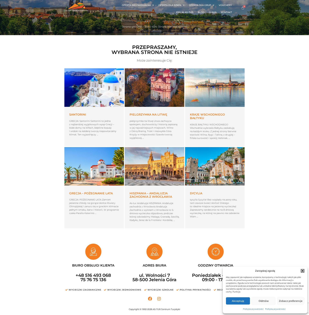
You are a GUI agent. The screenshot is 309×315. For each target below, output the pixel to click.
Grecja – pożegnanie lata (91, 193)
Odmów (264, 300)
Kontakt (226, 12)
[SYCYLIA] (215, 166)
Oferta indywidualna (136, 5)
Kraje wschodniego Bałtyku (207, 116)
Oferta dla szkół (169, 5)
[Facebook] (150, 299)
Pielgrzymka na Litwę (148, 114)
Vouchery (225, 5)
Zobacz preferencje (290, 300)
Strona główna (132, 26)
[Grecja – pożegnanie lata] (94, 166)
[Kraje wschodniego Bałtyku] (215, 87)
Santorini (77, 114)
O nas (212, 12)
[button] (302, 270)
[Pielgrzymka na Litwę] (154, 87)
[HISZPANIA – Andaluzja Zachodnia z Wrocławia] (154, 166)
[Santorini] (94, 87)
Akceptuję (238, 300)
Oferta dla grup (200, 5)
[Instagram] (159, 299)
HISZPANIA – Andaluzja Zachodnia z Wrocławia (151, 195)
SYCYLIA (196, 193)
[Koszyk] (242, 7)
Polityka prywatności (253, 309)
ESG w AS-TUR (184, 12)
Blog (201, 12)
